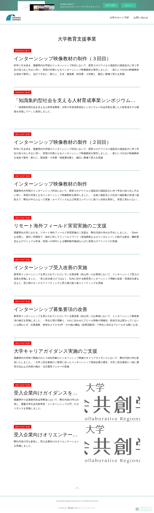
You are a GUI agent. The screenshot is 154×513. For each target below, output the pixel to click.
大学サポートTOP (119, 17)
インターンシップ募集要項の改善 (50, 309)
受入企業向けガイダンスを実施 (46, 393)
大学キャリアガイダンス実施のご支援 (55, 351)
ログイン (129, 5)
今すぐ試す (111, 5)
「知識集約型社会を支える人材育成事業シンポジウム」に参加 (77, 100)
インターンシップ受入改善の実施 (50, 267)
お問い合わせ (141, 17)
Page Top (77, 488)
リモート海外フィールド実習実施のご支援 (60, 225)
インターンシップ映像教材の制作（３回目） (62, 58)
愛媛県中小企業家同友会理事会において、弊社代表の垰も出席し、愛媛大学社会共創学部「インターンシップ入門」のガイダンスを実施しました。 (46, 404)
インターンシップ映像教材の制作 (50, 184)
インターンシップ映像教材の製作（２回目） (62, 142)
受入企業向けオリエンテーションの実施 (46, 434)
